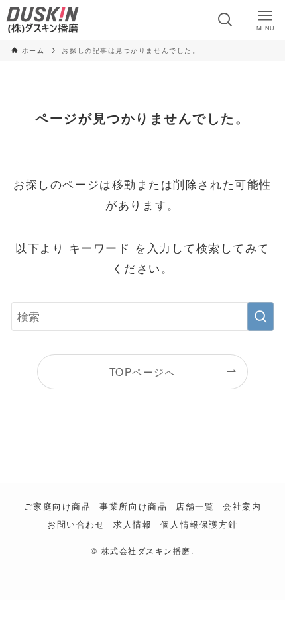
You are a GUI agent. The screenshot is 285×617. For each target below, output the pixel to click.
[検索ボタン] (225, 20)
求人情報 (132, 524)
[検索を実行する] (260, 316)
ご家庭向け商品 (57, 506)
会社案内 (242, 506)
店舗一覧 (195, 506)
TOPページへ (142, 371)
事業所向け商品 (133, 506)
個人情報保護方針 (198, 524)
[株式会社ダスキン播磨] (42, 20)
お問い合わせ (76, 524)
